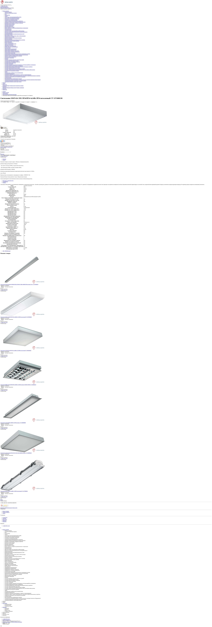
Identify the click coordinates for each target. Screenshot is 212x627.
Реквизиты (5, 87)
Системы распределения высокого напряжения (14, 65)
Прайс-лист (5, 89)
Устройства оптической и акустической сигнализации (15, 76)
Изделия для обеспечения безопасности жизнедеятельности (16, 31)
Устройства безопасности (9, 73)
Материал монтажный (9, 44)
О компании (5, 517)
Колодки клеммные (8, 38)
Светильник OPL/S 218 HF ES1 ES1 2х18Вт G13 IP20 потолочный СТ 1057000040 (16, 317)
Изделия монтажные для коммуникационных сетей (14, 33)
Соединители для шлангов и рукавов (12, 70)
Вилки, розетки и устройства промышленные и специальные (16, 27)
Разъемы (6, 58)
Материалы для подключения (10, 45)
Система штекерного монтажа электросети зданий (14, 59)
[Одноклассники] (2, 141)
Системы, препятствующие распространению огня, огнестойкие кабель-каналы (20, 69)
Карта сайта (15, 507)
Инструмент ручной (8, 34)
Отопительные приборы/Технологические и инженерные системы (17, 53)
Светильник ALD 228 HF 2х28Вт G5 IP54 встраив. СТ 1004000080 (13, 422)
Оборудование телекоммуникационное (12, 51)
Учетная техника (8, 77)
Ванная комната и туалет (9, 26)
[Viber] (3, 141)
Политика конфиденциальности (6, 507)
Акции (4, 83)
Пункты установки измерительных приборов (13, 55)
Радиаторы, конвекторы (9, 57)
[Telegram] (4, 141)
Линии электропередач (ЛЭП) (10, 43)
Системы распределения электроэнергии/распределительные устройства (18, 66)
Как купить (5, 84)
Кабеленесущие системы (9, 36)
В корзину (2, 154)
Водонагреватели (8, 28)
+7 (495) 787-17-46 (3, 156)
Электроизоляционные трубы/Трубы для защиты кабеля (15, 80)
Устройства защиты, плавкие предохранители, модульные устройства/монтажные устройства (22, 75)
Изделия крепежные (8, 32)
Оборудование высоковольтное (11, 48)
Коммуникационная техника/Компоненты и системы (15, 39)
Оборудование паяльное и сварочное (12, 50)
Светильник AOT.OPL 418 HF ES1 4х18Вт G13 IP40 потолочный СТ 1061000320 (15, 350)
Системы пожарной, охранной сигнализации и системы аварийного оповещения (20, 64)
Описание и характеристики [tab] (8, 180)
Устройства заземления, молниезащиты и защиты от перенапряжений (18, 74)
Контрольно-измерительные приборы (12, 40)
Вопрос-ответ (13, 87)
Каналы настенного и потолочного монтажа (13, 37)
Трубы (6, 71)
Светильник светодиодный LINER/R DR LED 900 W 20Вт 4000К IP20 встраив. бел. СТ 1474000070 (19, 284)
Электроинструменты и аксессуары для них (13, 81)
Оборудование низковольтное (10, 49)
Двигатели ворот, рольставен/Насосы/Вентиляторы (14, 30)
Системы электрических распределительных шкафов (15, 68)
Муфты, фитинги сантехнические (11, 46)
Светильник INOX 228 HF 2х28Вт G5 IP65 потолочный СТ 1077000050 (14, 491)
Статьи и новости (6, 512)
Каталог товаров (6, 11)
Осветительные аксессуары (10, 52)
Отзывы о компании (20, 87)
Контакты (4, 88)
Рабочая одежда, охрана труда (10, 56)
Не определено (7, 47)
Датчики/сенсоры (8, 29)
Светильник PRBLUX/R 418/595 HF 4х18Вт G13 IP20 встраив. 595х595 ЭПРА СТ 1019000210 (18, 384)
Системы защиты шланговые (10, 62)
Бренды (4, 82)
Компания (4, 86)
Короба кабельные (8, 41)
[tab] (5, 181)
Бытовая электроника (9, 25)
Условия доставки (6, 85)
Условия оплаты (13, 85)
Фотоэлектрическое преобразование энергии (13, 78)
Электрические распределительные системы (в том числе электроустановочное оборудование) (23, 79)
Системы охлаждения (9, 63)
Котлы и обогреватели (9, 42)
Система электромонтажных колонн (12, 60)
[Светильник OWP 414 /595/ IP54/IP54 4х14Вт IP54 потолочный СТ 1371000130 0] (25, 124)
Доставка (4, 518)
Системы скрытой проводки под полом (12, 67)
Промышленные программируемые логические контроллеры (16, 54)
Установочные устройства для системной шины (14, 72)
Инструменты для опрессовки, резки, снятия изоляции (15, 35)
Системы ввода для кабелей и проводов (12, 61)
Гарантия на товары (19, 85)
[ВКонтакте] (0, 141)
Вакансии (9, 87)
